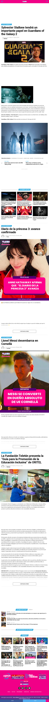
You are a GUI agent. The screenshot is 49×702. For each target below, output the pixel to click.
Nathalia (5, 38)
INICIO (9, 691)
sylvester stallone (39, 158)
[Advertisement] (24, 14)
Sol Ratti (8, 348)
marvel (32, 158)
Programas (19, 691)
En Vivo (13, 691)
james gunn (26, 158)
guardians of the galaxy (17, 158)
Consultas (26, 691)
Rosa (8, 236)
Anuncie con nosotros (35, 691)
